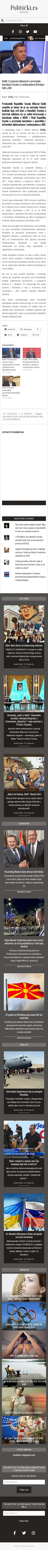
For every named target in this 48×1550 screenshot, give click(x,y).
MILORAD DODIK (10, 416)
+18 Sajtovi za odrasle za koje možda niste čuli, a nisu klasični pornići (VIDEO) (29, 540)
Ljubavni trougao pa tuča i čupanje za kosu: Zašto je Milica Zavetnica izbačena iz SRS (30, 552)
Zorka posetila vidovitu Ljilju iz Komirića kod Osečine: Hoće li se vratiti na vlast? (30, 564)
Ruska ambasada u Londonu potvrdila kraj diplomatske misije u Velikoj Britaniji (30, 576)
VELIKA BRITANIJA (11, 419)
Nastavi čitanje (24, 664)
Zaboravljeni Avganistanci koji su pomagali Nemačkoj (24, 1093)
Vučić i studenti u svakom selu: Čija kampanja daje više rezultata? (24, 1162)
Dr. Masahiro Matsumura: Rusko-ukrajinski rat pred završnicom (24, 1235)
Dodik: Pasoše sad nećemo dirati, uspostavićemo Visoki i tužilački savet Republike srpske (11, 364)
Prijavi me (24, 1490)
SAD (41, 416)
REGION (27, 414)
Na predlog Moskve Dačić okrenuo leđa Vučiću (24, 871)
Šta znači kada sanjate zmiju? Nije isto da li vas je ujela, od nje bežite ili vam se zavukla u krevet (30, 528)
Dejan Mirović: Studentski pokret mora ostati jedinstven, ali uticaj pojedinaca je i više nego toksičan (24, 943)
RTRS (10, 97)
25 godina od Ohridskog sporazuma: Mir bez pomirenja (24, 1016)
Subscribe (24, 1521)
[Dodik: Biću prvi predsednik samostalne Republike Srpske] (11, 381)
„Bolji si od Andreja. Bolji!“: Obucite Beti (24, 794)
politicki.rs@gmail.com (24, 1455)
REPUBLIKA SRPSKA (28, 416)
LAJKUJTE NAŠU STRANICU (24, 503)
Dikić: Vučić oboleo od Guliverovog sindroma (24, 645)
